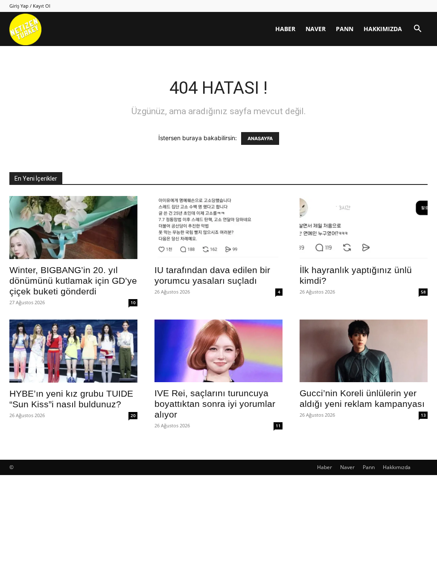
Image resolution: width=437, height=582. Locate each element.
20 (133, 415)
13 (423, 415)
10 (133, 302)
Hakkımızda (383, 29)
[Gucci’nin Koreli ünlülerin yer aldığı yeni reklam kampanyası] (364, 351)
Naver (316, 29)
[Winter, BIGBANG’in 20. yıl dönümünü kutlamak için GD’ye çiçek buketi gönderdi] (73, 227)
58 (423, 292)
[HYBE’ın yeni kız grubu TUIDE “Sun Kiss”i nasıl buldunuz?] (73, 351)
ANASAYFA (260, 138)
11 (278, 426)
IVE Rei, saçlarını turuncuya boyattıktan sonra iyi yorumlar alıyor (214, 403)
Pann (344, 29)
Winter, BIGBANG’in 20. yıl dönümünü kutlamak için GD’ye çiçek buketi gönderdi (73, 280)
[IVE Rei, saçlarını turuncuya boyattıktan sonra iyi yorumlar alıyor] (218, 351)
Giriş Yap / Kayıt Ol (29, 6)
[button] (417, 30)
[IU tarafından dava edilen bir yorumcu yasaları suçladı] (218, 227)
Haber (285, 29)
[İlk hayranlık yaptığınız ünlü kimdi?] (364, 227)
